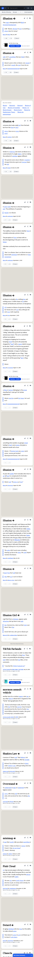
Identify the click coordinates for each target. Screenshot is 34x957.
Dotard (4, 940)
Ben (5, 625)
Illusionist (12, 106)
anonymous (10, 940)
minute (27, 63)
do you (15, 848)
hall (8, 164)
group (25, 390)
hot (20, 125)
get (19, 935)
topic (14, 788)
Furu (9, 315)
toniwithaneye (12, 888)
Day (28, 709)
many (17, 131)
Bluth (22, 23)
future (4, 242)
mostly (12, 842)
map (5, 842)
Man (5, 577)
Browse (15, 12)
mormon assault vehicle (8, 717)
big (19, 398)
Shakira (10, 766)
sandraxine (10, 216)
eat (17, 310)
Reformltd (12, 771)
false (29, 255)
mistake (27, 760)
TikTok (15, 666)
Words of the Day (6, 12)
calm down (14, 937)
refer (4, 57)
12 (3, 870)
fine (13, 627)
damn (6, 131)
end (4, 209)
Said (4, 660)
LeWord (10, 854)
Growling (27, 160)
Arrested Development (9, 25)
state (9, 207)
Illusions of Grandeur (14, 108)
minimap (5, 854)
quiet (25, 553)
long (20, 929)
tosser (22, 398)
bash (10, 445)
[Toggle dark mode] (31, 8)
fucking (13, 451)
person (11, 390)
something (12, 57)
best (22, 358)
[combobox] (16, 8)
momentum (7, 257)
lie (17, 299)
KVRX (17, 717)
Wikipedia (17, 540)
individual (14, 255)
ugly (22, 621)
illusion (4, 34)
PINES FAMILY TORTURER (17, 669)
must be (11, 398)
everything (26, 842)
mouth (13, 65)
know (18, 848)
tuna (8, 312)
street (26, 443)
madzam (10, 137)
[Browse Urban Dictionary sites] (3, 8)
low (19, 660)
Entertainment (28, 12)
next (19, 65)
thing (5, 390)
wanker (12, 474)
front (12, 128)
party (6, 134)
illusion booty (18, 110)
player (23, 846)
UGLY (16, 128)
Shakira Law (5, 771)
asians (18, 445)
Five (8, 573)
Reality (6, 213)
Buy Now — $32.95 (14, 46)
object (19, 154)
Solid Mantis (10, 558)
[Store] (28, 8)
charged (24, 162)
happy (22, 881)
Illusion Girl (5, 635)
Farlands (19, 666)
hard (8, 476)
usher (8, 550)
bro (23, 666)
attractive (6, 621)
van (27, 696)
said (10, 482)
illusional (20, 106)
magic (7, 23)
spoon (20, 344)
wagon (21, 696)
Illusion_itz (25, 108)
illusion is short (11, 580)
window (15, 156)
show (19, 553)
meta (5, 207)
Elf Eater (12, 801)
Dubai (26, 764)
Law (16, 757)
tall (14, 573)
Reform (23, 757)
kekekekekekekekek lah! (14, 69)
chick (25, 625)
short (5, 573)
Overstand (5, 801)
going (14, 935)
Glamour (12, 152)
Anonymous (10, 485)
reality (16, 877)
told (16, 794)
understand (8, 788)
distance (15, 619)
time (28, 231)
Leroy (6, 794)
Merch (17, 38)
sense (14, 931)
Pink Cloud (5, 888)
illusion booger (7, 110)
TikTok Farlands (6, 669)
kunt (21, 482)
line (9, 707)
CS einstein (10, 368)
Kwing (9, 168)
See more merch (26, 46)
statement (21, 788)
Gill (5, 308)
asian (22, 451)
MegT (9, 34)
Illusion (4, 168)
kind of (11, 699)
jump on (15, 482)
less (24, 299)
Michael (15, 29)
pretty (18, 881)
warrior (19, 707)
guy (11, 577)
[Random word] (24, 8)
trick (20, 29)
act (4, 476)
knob (10, 342)
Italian (28, 529)
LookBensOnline (13, 635)
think (22, 57)
